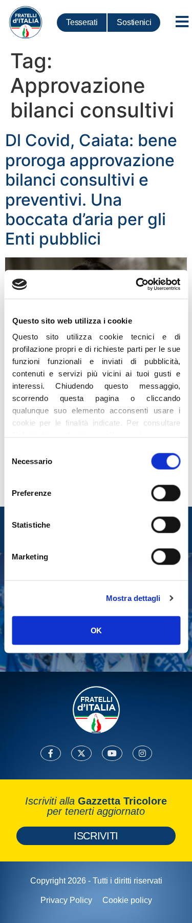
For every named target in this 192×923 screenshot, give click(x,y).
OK (96, 630)
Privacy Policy (66, 900)
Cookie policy (127, 900)
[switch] (165, 493)
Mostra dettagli (133, 598)
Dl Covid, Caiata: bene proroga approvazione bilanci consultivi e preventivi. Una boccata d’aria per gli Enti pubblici (91, 189)
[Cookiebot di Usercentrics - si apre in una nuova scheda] (136, 284)
